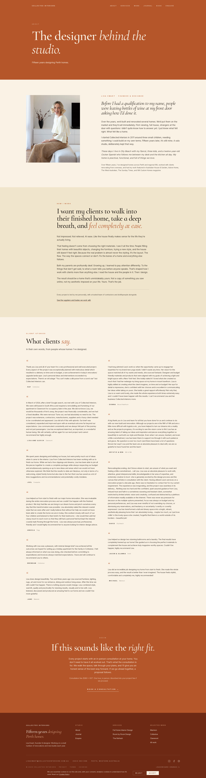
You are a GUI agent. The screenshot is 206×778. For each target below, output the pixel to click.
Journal (147, 6)
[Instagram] (169, 761)
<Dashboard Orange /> (168, 767)
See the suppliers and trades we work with (74, 300)
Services (125, 6)
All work (153, 742)
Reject (139, 773)
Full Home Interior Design (123, 730)
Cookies (83, 767)
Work (137, 6)
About (113, 6)
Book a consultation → (103, 689)
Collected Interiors (43, 6)
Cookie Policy (64, 774)
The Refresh (118, 738)
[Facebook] (174, 761)
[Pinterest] (179, 761)
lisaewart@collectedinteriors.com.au (47, 761)
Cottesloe (154, 734)
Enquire (170, 6)
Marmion (153, 730)
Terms (73, 767)
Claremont (154, 738)
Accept (152, 773)
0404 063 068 (80, 761)
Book (159, 6)
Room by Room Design (122, 734)
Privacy (63, 767)
